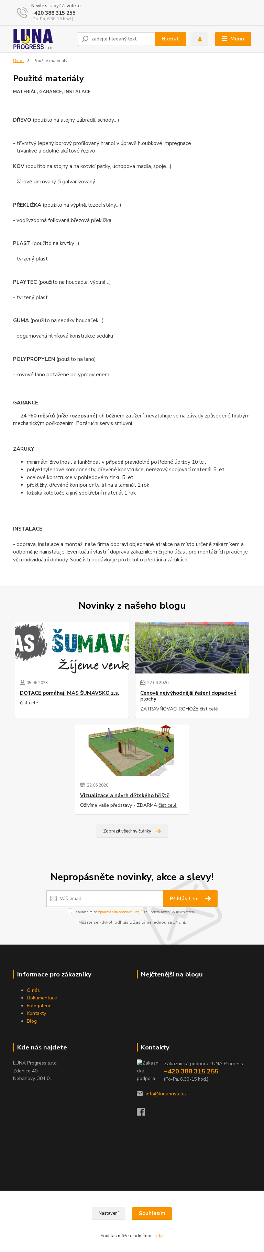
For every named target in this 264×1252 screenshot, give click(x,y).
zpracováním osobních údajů (120, 912)
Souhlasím (152, 1213)
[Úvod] (43, 39)
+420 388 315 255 (53, 13)
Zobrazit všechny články (127, 831)
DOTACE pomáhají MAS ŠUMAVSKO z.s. (69, 693)
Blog (32, 1021)
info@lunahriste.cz (166, 1094)
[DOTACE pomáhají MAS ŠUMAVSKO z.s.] (72, 647)
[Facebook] (144, 1113)
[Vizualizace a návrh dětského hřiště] (132, 750)
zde (159, 1236)
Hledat (170, 38)
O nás (33, 990)
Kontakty (36, 1013)
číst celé (29, 703)
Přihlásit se (185, 898)
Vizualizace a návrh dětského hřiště (124, 796)
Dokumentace (42, 998)
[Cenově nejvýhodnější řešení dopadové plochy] (192, 647)
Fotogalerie (39, 1005)
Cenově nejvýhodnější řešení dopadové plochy (188, 696)
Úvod (18, 60)
